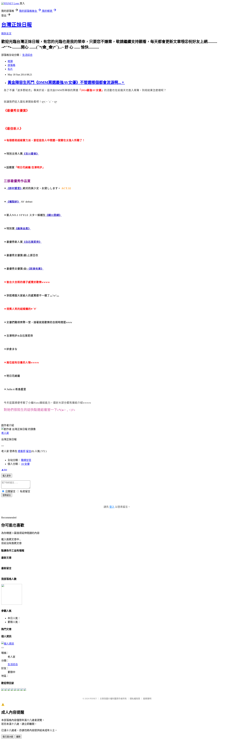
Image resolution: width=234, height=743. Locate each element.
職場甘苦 (26, 460)
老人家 (5, 433)
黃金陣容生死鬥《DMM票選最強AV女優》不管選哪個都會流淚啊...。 (66, 82)
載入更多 (7, 476)
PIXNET (93, 698)
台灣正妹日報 (16, 25)
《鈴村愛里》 (15, 188)
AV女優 (25, 464)
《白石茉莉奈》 (32, 242)
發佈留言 (7, 495)
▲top (4, 469)
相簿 (10, 61)
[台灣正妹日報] (2, 689)
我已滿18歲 (8, 737)
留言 (28, 451)
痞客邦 (21, 451)
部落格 (11, 65)
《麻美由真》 (23, 228)
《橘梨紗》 (13, 201)
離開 (18, 737)
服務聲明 (147, 698)
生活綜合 (27, 55)
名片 (10, 69)
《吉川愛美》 (31, 153)
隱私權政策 (135, 698)
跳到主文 (6, 33)
